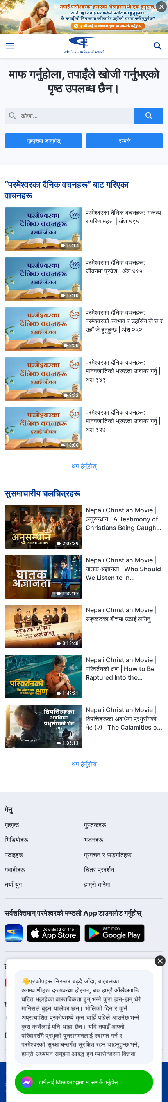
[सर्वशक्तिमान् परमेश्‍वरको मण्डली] (84, 46)
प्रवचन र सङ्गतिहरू (108, 855)
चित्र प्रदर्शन (99, 869)
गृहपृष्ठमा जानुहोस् (43, 140)
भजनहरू (93, 839)
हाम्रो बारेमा (97, 884)
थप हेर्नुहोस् (84, 466)
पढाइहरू (14, 855)
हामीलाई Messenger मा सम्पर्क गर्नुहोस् (78, 1082)
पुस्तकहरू (95, 825)
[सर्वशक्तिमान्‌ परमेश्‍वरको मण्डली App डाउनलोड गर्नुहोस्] (14, 932)
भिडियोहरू (16, 839)
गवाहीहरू (15, 869)
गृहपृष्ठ (12, 825)
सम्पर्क (124, 140)
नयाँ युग (13, 884)
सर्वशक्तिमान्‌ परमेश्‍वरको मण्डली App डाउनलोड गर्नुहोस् (73, 913)
